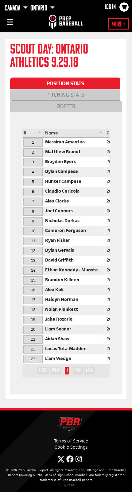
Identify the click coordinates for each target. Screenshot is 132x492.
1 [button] (67, 370)
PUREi (72, 485)
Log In (110, 7)
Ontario (39, 8)
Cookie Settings (71, 447)
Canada (13, 8)
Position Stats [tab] (65, 83)
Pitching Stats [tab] (65, 94)
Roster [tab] (66, 106)
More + (118, 24)
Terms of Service (71, 441)
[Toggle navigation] (9, 23)
